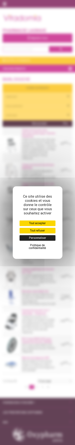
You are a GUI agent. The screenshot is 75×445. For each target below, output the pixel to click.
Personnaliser (37, 238)
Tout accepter (37, 223)
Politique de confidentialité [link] (37, 247)
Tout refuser (37, 230)
